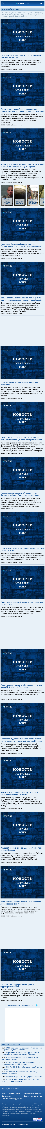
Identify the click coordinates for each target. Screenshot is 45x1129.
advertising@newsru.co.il (17, 1099)
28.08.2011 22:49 (6, 69)
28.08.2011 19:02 (6, 398)
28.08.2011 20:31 (6, 258)
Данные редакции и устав (33, 1096)
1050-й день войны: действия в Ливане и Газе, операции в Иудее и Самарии (22, 1049)
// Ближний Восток (16, 69)
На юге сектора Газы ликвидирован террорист (24, 1077)
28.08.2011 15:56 (6, 616)
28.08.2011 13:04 (6, 753)
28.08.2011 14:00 (6, 699)
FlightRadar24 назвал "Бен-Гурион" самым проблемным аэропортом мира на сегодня (20, 1053)
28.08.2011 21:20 (6, 182)
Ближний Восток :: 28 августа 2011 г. (22, 1005)
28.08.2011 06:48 (6, 862)
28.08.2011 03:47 (6, 916)
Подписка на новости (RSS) (32, 1093)
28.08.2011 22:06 (6, 125)
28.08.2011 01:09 (6, 1000)
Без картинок (6, 1096)
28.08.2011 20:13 (6, 313)
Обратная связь (14, 1093)
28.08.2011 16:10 (6, 562)
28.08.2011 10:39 (6, 808)
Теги (3, 1093)
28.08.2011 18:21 (6, 453)
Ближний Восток (10, 9)
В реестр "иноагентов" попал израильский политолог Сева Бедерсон (20, 1080)
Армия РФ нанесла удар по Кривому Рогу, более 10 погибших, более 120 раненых (23, 1063)
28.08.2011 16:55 (6, 509)
